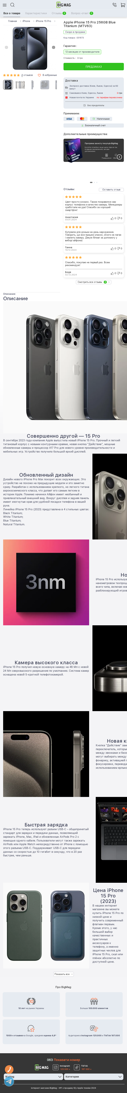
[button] (53, 47)
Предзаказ (93, 66)
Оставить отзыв (111, 189)
